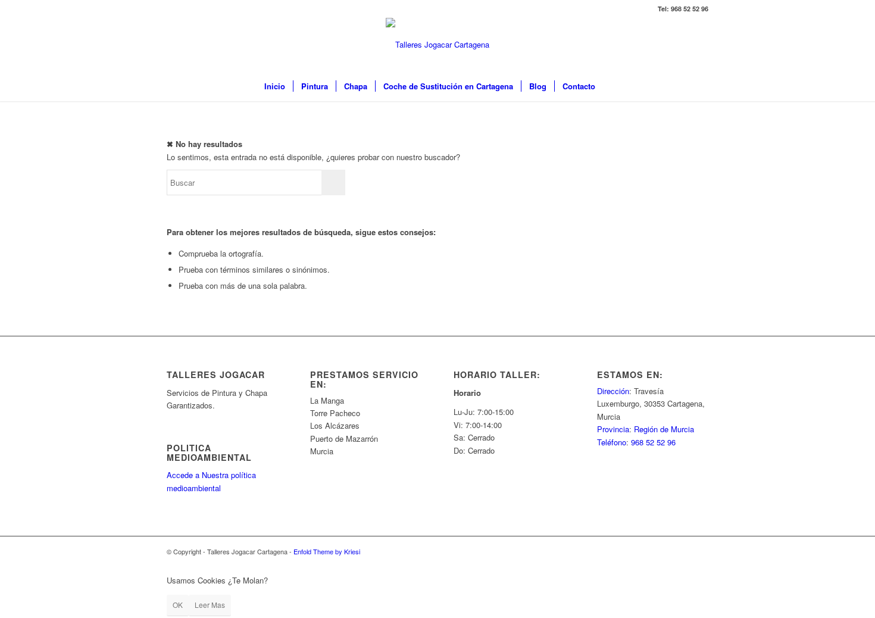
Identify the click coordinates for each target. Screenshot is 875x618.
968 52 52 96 (653, 442)
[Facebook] (170, 9)
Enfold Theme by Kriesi (326, 551)
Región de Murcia (664, 429)
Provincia (613, 429)
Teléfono (611, 442)
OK (178, 605)
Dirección (613, 391)
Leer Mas (210, 605)
